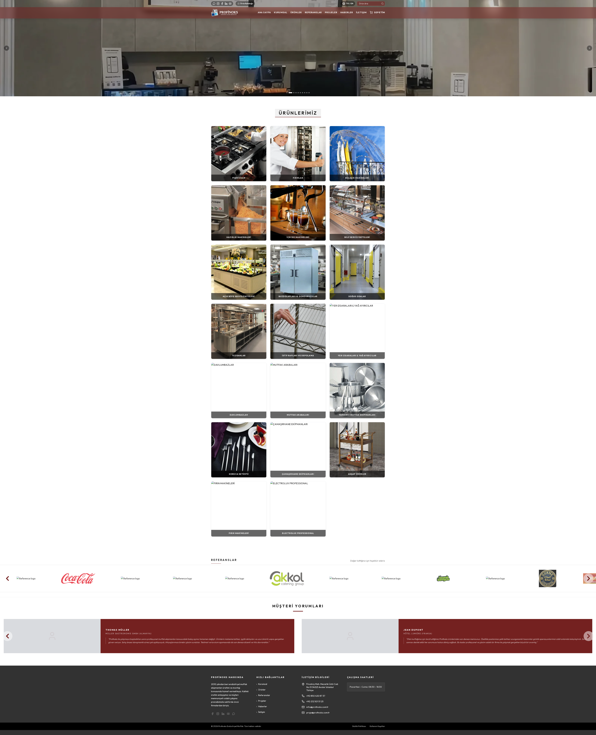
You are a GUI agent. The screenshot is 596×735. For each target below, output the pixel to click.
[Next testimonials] (589, 636)
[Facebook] (222, 3)
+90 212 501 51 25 (314, 701)
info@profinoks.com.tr (317, 707)
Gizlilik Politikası (359, 726)
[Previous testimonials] (7, 636)
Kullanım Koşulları (377, 726)
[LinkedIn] (226, 3)
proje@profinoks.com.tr (318, 712)
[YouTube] (230, 3)
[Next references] (589, 578)
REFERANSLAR (224, 560)
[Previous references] (7, 578)
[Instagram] (218, 3)
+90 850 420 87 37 (315, 695)
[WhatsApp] (214, 3)
